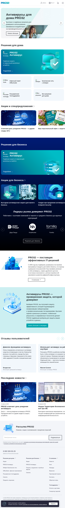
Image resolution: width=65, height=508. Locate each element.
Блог (50, 464)
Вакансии (52, 470)
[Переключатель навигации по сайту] (62, 3)
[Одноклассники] (56, 451)
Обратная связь (53, 480)
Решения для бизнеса (32, 241)
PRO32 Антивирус (8, 464)
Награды (51, 467)
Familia (51, 232)
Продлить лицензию (8, 480)
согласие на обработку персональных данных (15, 443)
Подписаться (55, 437)
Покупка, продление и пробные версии (35, 468)
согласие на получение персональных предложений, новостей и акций (41, 442)
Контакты (51, 477)
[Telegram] (60, 451)
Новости (51, 461)
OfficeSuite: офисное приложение (12, 470)
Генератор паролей (54, 491)
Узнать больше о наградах (37, 325)
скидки (24, 430)
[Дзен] (48, 451)
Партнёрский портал (55, 474)
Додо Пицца (13, 232)
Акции (4, 461)
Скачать (5, 477)
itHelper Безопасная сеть (10, 467)
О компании (36, 280)
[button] (51, 3)
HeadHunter (32, 232)
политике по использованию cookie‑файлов (35, 504)
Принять (53, 503)
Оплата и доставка (54, 488)
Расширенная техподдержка (11, 474)
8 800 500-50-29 (9, 451)
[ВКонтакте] (52, 451)
